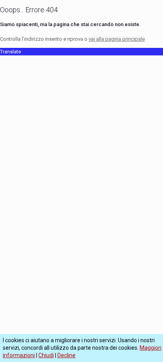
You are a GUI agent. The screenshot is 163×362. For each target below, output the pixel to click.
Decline (66, 355)
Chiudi (46, 355)
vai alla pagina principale (117, 39)
